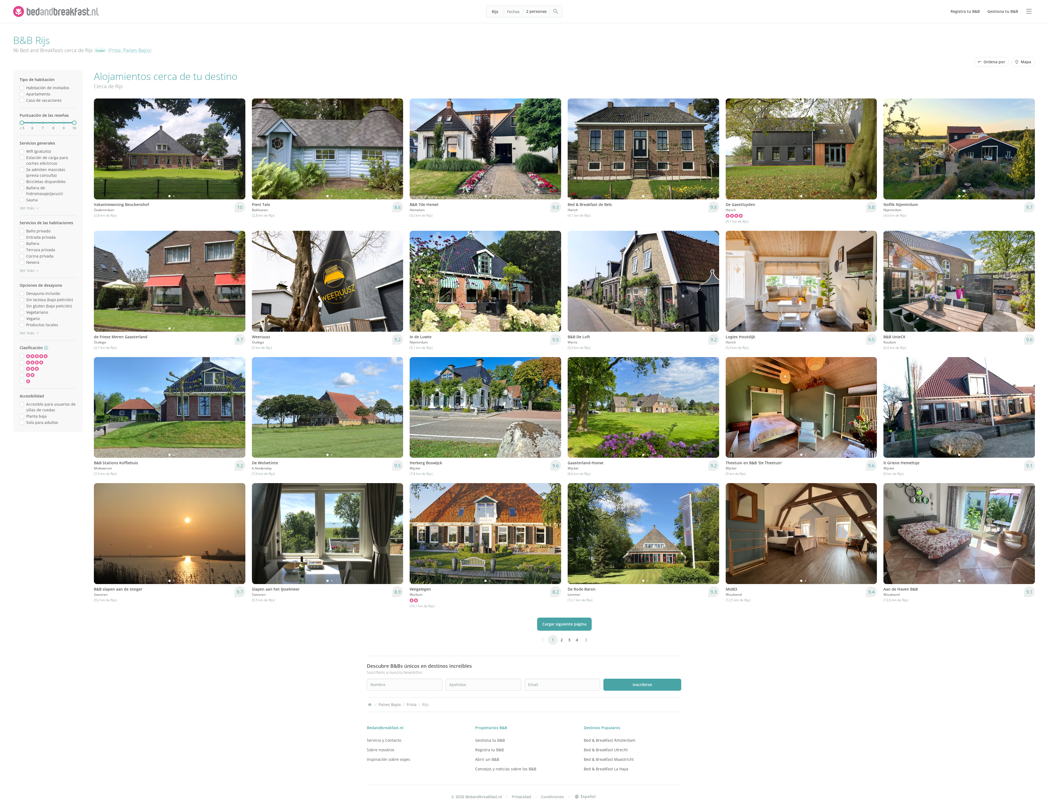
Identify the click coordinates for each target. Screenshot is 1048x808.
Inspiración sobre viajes (388, 759)
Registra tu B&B (489, 749)
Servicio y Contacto (384, 740)
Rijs (495, 11)
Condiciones (552, 796)
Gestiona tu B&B (490, 740)
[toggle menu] (1029, 11)
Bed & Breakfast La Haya (606, 768)
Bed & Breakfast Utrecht (606, 749)
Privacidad (521, 796)
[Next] (238, 149)
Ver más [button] (27, 208)
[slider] (22, 123)
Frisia (115, 50)
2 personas (536, 11)
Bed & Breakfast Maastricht (609, 759)
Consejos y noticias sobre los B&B (505, 768)
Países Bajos (136, 50)
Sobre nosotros (380, 749)
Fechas (513, 11)
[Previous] (101, 149)
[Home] (370, 705)
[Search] (556, 11)
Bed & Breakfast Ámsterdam (609, 740)
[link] (56, 11)
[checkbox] (22, 88)
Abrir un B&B (487, 759)
